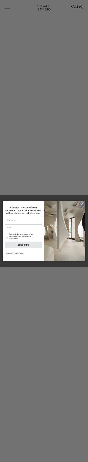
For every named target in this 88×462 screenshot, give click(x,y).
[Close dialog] (81, 204)
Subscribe (23, 244)
